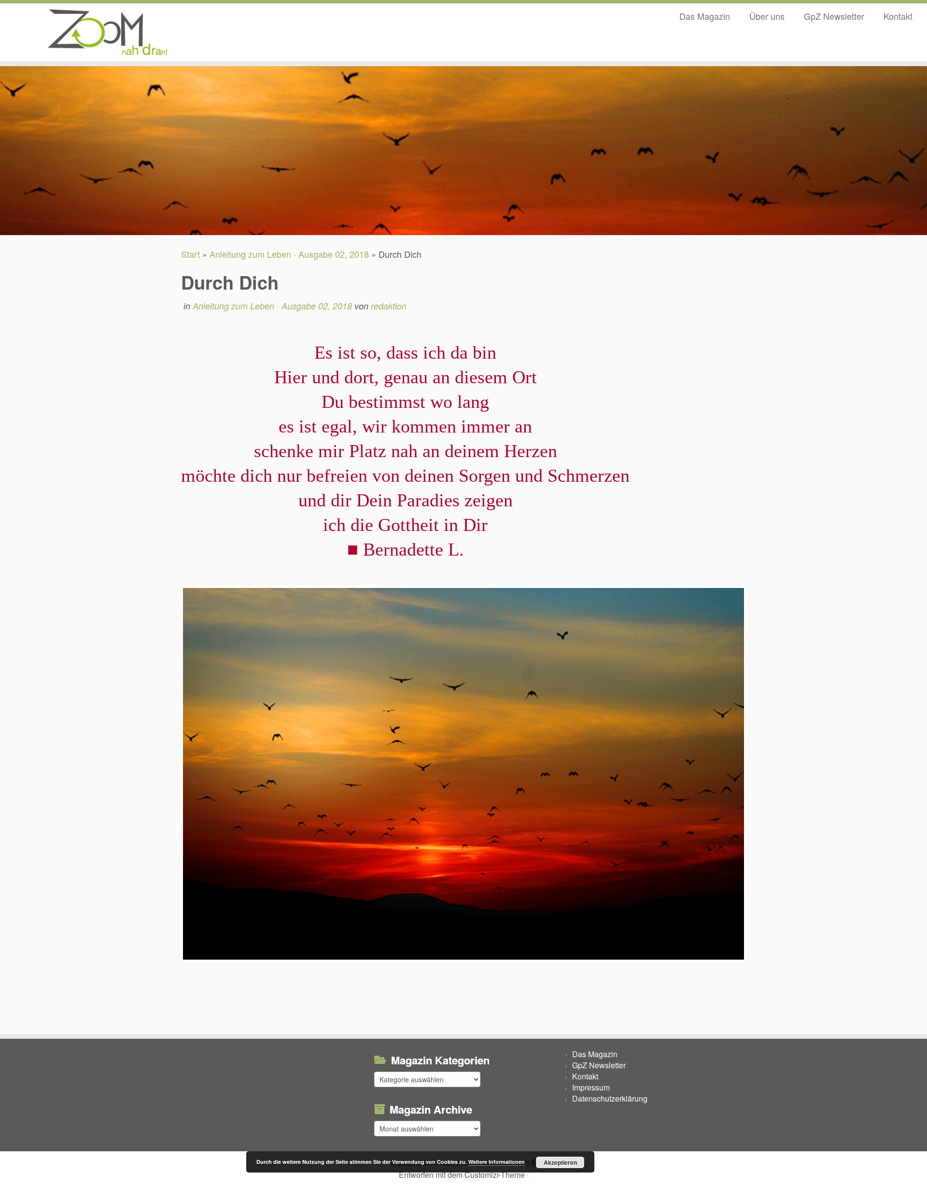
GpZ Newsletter (834, 16)
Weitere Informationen (496, 1161)
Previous (168, 782)
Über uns (767, 16)
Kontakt (898, 16)
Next (759, 782)
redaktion (389, 306)
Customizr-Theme (494, 1174)
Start (190, 254)
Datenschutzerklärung (609, 1098)
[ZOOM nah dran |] (107, 32)
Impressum (591, 1087)
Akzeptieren (560, 1162)
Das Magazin (704, 16)
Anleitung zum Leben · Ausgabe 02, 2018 (289, 254)
